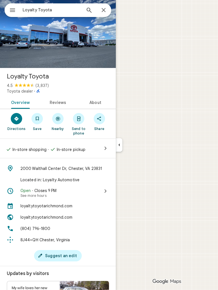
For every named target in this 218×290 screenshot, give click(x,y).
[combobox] (52, 10)
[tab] (19, 102)
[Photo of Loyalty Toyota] (58, 34)
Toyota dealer (20, 91)
